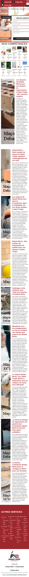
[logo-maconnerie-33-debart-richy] (23, 5)
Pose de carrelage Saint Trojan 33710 (19, 531)
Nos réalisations (6, 17)
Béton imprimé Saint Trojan (11, 528)
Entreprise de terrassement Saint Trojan (12, 520)
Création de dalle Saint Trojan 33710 (26, 537)
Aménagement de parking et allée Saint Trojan (19, 521)
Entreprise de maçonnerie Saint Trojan (5, 530)
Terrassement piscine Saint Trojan (5, 538)
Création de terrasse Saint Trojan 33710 (26, 527)
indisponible (7, 2)
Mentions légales (22, 574)
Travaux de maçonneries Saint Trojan (5, 520)
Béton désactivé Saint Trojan (12, 536)
